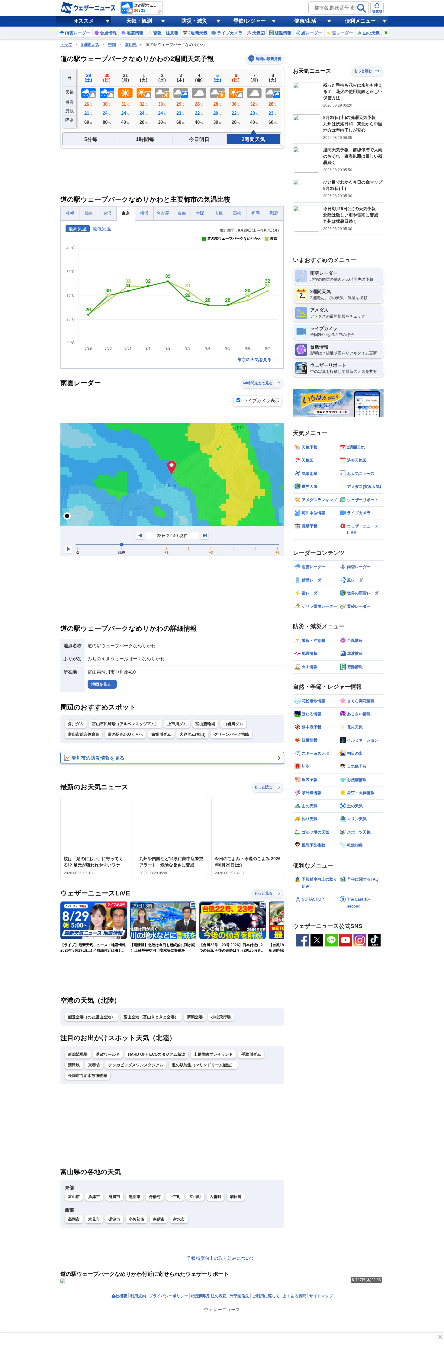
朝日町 (236, 1196)
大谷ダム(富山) (192, 734)
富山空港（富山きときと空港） (151, 1017)
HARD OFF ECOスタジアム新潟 (156, 1054)
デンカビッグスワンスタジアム (135, 1065)
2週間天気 (90, 44)
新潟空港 (195, 1017)
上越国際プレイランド (213, 1054)
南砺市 (159, 1219)
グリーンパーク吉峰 (231, 734)
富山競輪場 (205, 724)
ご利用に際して (266, 1296)
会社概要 (119, 1296)
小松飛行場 (221, 1017)
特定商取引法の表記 (209, 1296)
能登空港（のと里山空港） (91, 1017)
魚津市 (94, 1196)
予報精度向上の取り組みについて (221, 1258)
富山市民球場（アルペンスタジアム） (125, 724)
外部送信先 (239, 1296)
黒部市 (134, 1196)
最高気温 (78, 228)
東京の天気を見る (255, 359)
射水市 (179, 1219)
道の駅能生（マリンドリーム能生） (203, 1065)
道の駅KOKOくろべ (125, 734)
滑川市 (114, 1196)
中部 (112, 44)
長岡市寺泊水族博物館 (87, 1075)
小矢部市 (136, 1219)
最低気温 (102, 228)
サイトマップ (321, 1296)
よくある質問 (294, 1296)
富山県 (131, 44)
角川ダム (76, 724)
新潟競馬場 (78, 1054)
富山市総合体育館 (83, 734)
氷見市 (94, 1219)
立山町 (195, 1196)
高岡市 (74, 1219)
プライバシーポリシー (168, 1296)
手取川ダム (251, 1054)
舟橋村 (155, 1196)
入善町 (215, 1196)
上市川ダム (177, 724)
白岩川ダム (233, 724)
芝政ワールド (108, 1054)
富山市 (74, 1196)
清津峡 (74, 1065)
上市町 (175, 1196)
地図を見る (101, 684)
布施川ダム (161, 734)
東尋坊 (94, 1065)
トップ (66, 44)
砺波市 (114, 1219)
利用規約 (138, 1296)
